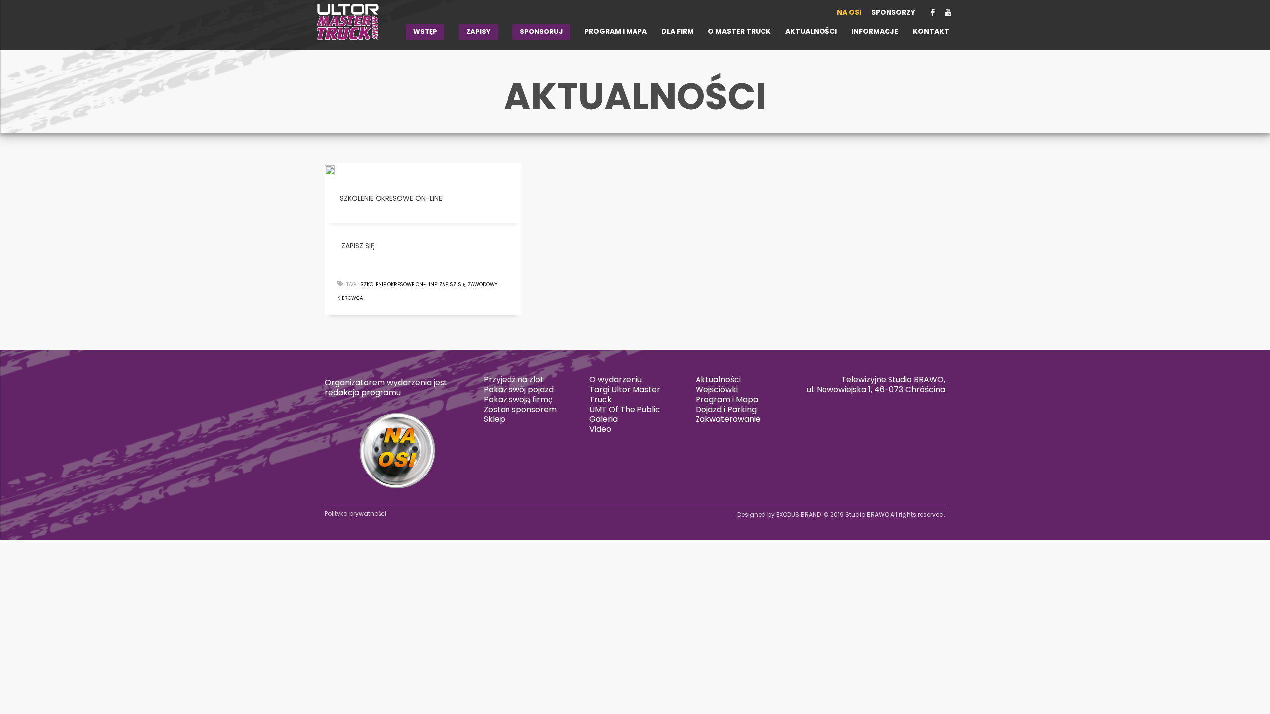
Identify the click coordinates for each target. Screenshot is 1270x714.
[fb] (932, 12)
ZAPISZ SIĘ (452, 284)
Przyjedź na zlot (514, 379)
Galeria (603, 419)
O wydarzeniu (615, 379)
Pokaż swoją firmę (518, 399)
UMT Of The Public (624, 409)
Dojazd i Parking (726, 409)
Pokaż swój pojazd (519, 389)
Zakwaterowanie (728, 419)
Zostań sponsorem (520, 409)
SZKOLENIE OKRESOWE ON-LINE (398, 284)
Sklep (494, 419)
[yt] (947, 12)
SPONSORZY (893, 12)
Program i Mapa (727, 399)
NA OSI (849, 12)
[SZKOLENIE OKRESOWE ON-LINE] (337, 169)
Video (600, 429)
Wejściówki (717, 389)
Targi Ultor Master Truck (624, 394)
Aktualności (718, 379)
